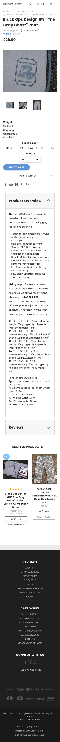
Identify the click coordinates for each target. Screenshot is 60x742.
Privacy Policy (30, 576)
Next (56, 477)
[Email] (11, 184)
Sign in (23, 592)
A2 (21, 147)
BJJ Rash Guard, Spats (30, 622)
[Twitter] (22, 184)
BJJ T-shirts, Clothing (30, 630)
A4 (42, 147)
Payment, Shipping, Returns (30, 588)
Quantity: (30, 153)
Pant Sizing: (30, 142)
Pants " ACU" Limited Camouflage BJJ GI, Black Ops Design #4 (44, 495)
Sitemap (30, 596)
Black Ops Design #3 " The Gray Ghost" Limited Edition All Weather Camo (16, 500)
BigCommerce (36, 726)
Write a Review (11, 33)
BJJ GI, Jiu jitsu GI (30, 614)
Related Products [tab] (27, 447)
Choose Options (15, 524)
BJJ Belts (30, 639)
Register (35, 592)
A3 (31, 147)
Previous (4, 477)
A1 (11, 147)
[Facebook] (5, 184)
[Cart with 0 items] (50, 4)
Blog (30, 584)
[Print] (16, 184)
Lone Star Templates (36, 730)
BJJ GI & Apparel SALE (30, 618)
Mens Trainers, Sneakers (30, 643)
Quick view (16, 518)
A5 (52, 147)
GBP (43, 4)
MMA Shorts (30, 626)
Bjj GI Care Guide (30, 572)
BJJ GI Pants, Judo (30, 635)
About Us (30, 567)
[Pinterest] (27, 184)
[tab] (30, 427)
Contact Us (30, 580)
